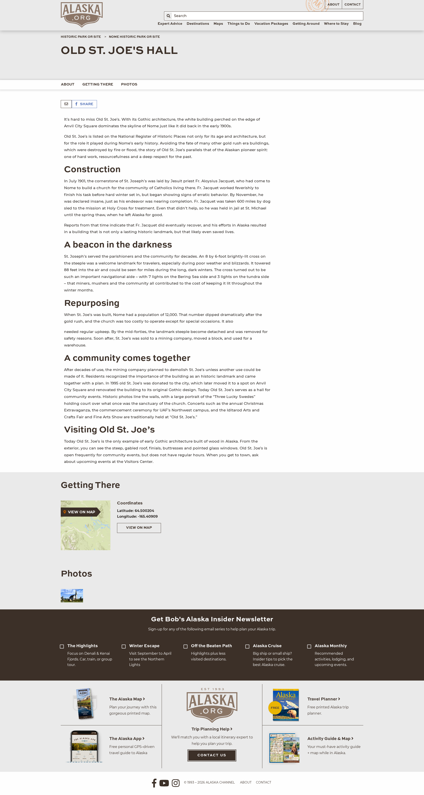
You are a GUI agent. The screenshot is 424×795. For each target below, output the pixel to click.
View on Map (139, 528)
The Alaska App (125, 739)
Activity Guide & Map (329, 739)
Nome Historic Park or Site (134, 36)
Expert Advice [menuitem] (170, 24)
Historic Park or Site (81, 36)
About (333, 4)
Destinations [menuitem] (198, 24)
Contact (352, 4)
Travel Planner (322, 699)
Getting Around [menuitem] (306, 24)
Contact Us (211, 755)
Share (86, 104)
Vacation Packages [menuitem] (271, 24)
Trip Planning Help (210, 729)
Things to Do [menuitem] (238, 24)
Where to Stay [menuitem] (336, 24)
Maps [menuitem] (218, 24)
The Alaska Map (126, 699)
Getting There (97, 84)
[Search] (168, 16)
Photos (129, 84)
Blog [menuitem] (357, 24)
